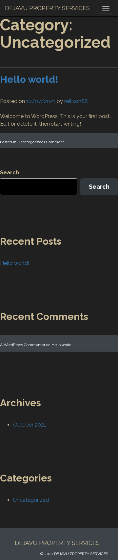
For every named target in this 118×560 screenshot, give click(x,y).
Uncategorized (30, 142)
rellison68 (76, 101)
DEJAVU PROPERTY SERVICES (47, 8)
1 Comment (54, 142)
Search (9, 172)
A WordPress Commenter (22, 344)
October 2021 (29, 425)
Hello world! (29, 79)
